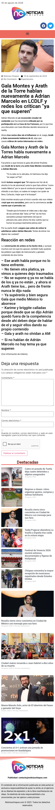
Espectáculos (27, 79)
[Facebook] (43, 25)
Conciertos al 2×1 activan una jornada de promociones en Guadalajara (22, 749)
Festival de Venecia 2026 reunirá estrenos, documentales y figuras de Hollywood (38, 554)
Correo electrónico (11, 420)
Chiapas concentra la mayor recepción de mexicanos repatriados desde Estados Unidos (39, 574)
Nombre (6, 410)
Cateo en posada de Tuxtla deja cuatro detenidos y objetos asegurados (38, 471)
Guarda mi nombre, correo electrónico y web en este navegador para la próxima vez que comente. (27, 434)
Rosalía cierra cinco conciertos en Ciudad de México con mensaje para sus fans (38, 513)
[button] (27, 33)
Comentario (7, 378)
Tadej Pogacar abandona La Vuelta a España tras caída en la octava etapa (39, 533)
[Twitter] (50, 25)
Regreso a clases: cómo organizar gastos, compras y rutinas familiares (39, 492)
